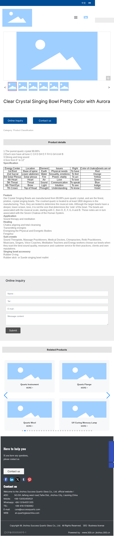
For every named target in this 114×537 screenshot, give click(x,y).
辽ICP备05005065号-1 (15, 532)
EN (89, 3)
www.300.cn (88, 532)
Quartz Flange (84, 384)
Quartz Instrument (29, 384)
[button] (22, 430)
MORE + (29, 388)
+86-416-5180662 (24, 506)
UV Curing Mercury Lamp (84, 422)
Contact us (10, 486)
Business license (96, 525)
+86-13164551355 (24, 502)
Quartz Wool (29, 422)
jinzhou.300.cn (102, 532)
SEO (85, 525)
